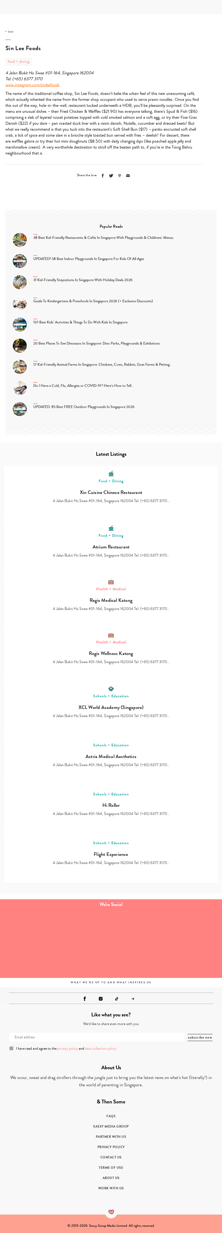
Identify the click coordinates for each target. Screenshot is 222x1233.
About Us (111, 1178)
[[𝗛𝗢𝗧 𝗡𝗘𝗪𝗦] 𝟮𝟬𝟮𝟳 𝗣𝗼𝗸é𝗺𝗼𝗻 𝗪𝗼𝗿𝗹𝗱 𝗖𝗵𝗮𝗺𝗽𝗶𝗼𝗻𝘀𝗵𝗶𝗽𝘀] (83, 928)
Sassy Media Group (111, 1126)
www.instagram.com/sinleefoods (32, 85)
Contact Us (111, 1157)
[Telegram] (132, 999)
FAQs (111, 1116)
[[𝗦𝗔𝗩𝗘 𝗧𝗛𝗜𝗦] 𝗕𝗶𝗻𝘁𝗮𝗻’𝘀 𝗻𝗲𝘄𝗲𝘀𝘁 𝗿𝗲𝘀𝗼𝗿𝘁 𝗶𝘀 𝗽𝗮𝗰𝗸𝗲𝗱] (194, 928)
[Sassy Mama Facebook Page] (84, 999)
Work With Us (111, 1188)
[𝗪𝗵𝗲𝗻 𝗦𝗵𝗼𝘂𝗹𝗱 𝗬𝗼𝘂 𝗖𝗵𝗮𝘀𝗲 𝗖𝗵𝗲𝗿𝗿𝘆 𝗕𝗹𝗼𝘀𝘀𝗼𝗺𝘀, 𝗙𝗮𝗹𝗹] (28, 959)
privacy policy (67, 1048)
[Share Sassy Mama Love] (128, 175)
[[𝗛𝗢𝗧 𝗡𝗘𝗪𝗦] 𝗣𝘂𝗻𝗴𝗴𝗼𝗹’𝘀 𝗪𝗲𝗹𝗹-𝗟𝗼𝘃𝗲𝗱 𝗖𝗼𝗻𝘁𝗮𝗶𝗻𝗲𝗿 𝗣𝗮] (138, 928)
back (11, 31)
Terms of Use (111, 1168)
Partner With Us (111, 1137)
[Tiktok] (116, 999)
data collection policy (100, 1048)
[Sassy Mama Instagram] (100, 999)
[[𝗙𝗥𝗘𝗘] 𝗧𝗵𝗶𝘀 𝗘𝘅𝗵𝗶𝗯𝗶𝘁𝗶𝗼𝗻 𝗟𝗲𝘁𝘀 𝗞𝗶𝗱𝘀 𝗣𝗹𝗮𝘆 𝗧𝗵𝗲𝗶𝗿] (28, 928)
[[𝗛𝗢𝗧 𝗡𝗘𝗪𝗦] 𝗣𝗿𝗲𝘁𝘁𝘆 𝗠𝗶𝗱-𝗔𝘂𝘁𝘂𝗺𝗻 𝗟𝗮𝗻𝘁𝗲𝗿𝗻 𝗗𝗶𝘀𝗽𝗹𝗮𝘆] (83, 959)
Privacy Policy (111, 1147)
